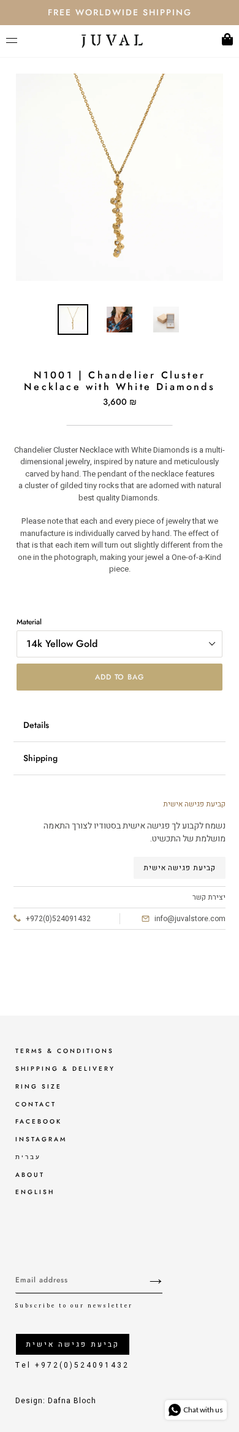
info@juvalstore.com (190, 918)
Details (36, 725)
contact (35, 1104)
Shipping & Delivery (65, 1068)
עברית (28, 1157)
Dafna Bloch (72, 1400)
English (35, 1192)
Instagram (41, 1139)
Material (29, 621)
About (30, 1174)
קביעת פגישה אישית (179, 867)
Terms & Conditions (64, 1050)
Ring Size (38, 1086)
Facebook (38, 1121)
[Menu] (15, 41)
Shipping (40, 758)
